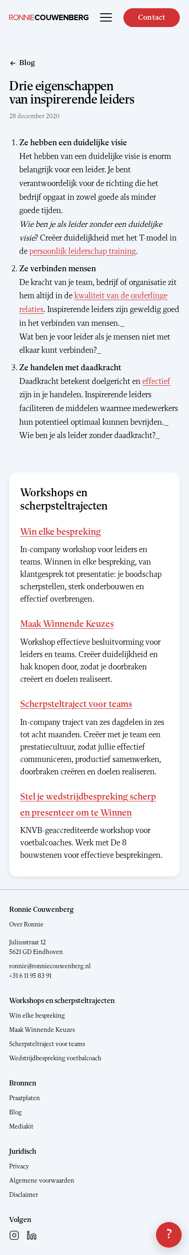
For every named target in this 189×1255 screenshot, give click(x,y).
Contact (151, 18)
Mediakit (21, 1126)
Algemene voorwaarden (41, 1181)
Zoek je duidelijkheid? (169, 1235)
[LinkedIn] (32, 1235)
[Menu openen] (106, 17)
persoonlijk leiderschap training (82, 251)
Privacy (19, 1166)
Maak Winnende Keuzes (67, 624)
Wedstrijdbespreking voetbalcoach (55, 1058)
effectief (156, 382)
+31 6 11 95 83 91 (30, 976)
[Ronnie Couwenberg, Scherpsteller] (49, 17)
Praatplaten (24, 1098)
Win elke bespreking (60, 532)
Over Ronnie (26, 924)
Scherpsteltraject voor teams (76, 704)
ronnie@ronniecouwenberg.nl (50, 966)
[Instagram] (14, 1235)
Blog (15, 1112)
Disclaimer (23, 1195)
